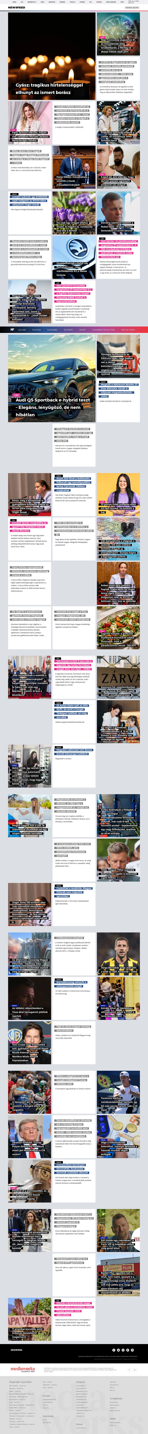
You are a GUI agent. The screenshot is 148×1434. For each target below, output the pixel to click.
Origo (14, 2)
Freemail (62, 2)
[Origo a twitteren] (118, 1350)
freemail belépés (132, 8)
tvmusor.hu (80, 1416)
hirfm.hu (113, 1425)
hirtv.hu (45, 1405)
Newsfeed (52, 2)
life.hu (112, 1387)
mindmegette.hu (82, 1402)
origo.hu (46, 1408)
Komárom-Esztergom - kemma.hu (21, 1416)
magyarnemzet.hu (49, 1399)
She (90, 2)
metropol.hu (114, 1385)
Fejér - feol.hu (14, 1402)
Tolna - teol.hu (14, 1427)
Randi (100, 2)
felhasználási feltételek (101, 1356)
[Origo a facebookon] (113, 1350)
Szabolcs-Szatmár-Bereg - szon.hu (22, 1424)
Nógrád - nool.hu (15, 1419)
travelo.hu (80, 1405)
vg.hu (45, 1420)
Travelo (72, 2)
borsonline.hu (81, 1428)
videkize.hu (80, 1413)
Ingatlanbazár (111, 2)
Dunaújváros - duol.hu (17, 1399)
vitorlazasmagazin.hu (84, 1410)
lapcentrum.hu (115, 1410)
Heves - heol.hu (15, 1410)
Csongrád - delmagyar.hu (18, 1397)
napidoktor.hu (81, 1399)
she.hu (112, 1390)
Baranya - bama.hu (16, 1388)
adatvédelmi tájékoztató (85, 1356)
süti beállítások (115, 1356)
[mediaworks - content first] (23, 1370)
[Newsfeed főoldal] (16, 1350)
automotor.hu (81, 1388)
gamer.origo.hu (81, 1394)
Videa (42, 2)
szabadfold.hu (48, 1402)
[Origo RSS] (132, 1350)
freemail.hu (114, 1402)
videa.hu (113, 1408)
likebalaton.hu (81, 1397)
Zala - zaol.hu (48, 1387)
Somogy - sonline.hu (16, 1421)
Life (22, 2)
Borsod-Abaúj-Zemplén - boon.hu (21, 1394)
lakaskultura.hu (81, 1391)
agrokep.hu (47, 1422)
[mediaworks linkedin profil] (135, 1369)
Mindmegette (32, 2)
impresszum (124, 1356)
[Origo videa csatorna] (127, 1350)
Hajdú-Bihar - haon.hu (17, 1408)
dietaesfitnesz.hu (82, 1408)
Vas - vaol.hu (47, 1382)
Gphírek (82, 2)
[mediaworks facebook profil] (129, 1369)
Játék (122, 2)
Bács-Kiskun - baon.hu (17, 1386)
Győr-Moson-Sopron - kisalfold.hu (21, 1405)
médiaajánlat (133, 1356)
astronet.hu (80, 1386)
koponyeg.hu (114, 1405)
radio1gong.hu (115, 1422)
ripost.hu (113, 1382)
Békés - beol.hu (15, 1391)
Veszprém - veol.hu (50, 1385)
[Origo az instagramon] (123, 1350)
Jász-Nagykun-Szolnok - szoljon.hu (22, 1413)
